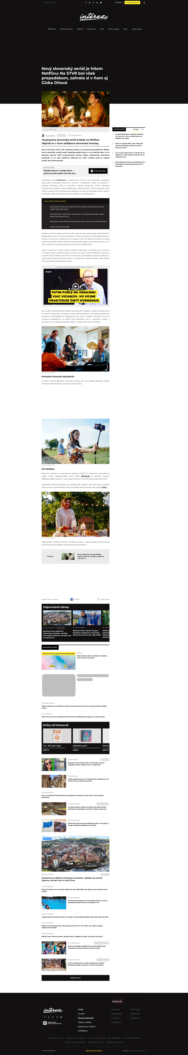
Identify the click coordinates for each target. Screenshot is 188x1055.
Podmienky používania (55, 1038)
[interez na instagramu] (93, 2)
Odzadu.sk (135, 1014)
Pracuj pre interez (50, 2)
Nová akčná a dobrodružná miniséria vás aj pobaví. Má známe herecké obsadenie (78, 221)
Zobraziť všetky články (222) (59, 227)
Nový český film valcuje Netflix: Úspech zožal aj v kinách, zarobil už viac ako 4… (90, 556)
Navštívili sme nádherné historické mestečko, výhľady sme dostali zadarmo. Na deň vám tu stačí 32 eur (57, 634)
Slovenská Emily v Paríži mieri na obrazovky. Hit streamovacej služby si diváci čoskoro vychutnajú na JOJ (77, 215)
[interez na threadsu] (97, 2)
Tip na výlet (60, 628)
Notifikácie (83, 1031)
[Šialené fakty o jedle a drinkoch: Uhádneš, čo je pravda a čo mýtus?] (58, 661)
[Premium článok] (47, 838)
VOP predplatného (114, 1038)
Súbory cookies (84, 1022)
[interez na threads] (48, 1016)
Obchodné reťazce (102, 804)
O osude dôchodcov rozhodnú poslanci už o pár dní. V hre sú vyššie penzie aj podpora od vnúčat (129, 136)
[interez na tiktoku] (89, 2)
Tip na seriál (61, 135)
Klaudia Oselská (50, 135)
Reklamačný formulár (95, 1042)
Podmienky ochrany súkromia (76, 1038)
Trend (104, 487)
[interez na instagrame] (57, 1016)
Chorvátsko (104, 759)
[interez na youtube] (61, 1016)
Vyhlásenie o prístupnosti (114, 1042)
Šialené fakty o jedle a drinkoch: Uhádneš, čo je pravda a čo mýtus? (92, 657)
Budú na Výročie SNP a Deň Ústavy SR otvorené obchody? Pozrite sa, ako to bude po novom (129, 145)
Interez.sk (115, 1009)
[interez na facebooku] (86, 2)
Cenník (81, 1014)
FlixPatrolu (85, 476)
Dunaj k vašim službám (101, 943)
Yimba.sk (115, 1018)
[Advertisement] (75, 580)
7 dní (142, 129)
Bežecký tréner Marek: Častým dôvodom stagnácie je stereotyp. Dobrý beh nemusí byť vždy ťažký (87, 633)
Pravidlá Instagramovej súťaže (75, 1042)
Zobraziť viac (75, 978)
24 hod (135, 129)
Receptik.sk (116, 1014)
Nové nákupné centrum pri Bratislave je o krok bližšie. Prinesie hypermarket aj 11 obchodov (130, 164)
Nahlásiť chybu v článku (50, 599)
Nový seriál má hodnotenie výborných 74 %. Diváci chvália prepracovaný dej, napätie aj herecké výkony (77, 208)
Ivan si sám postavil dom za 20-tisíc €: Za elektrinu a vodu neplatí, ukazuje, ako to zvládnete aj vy (130, 155)
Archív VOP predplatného (131, 1038)
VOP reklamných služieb (97, 1038)
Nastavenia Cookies (86, 1027)
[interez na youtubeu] (100, 2)
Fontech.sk (116, 1022)
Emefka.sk (135, 1018)
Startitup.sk (135, 1009)
